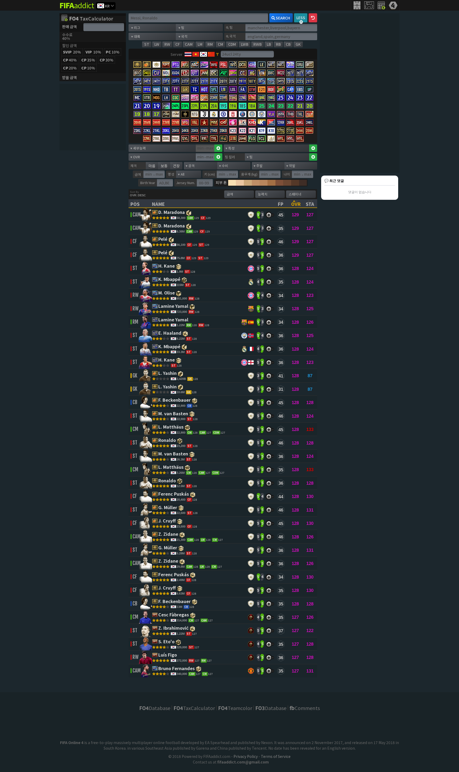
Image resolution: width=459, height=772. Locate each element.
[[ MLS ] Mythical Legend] (223, 139)
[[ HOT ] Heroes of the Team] (204, 90)
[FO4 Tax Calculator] (381, 5)
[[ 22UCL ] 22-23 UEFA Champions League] (309, 98)
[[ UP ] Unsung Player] (309, 90)
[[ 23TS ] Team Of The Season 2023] (290, 81)
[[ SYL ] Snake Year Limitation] (185, 139)
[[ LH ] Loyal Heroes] (166, 98)
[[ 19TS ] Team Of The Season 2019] (147, 90)
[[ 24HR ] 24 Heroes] (204, 98)
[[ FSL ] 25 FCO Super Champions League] (223, 65)
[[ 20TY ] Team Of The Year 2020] (223, 81)
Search (283, 17)
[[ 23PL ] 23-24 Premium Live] (185, 106)
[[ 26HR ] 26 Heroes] (185, 98)
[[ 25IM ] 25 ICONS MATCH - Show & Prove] (166, 114)
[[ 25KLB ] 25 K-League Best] (175, 131)
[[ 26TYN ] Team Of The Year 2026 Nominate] (300, 73)
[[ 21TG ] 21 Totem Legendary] (290, 131)
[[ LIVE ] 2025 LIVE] (261, 106)
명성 (171, 174)
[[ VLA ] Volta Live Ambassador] (271, 114)
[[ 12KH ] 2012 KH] (281, 123)
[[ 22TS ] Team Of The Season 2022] (300, 81)
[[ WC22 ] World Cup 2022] (281, 73)
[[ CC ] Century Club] (242, 73)
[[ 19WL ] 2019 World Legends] (175, 139)
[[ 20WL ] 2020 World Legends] (166, 139)
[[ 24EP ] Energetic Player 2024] (147, 73)
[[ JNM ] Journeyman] (204, 73)
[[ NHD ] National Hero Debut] (156, 90)
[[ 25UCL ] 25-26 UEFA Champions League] (281, 98)
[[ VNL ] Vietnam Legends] (194, 123)
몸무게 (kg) (249, 174)
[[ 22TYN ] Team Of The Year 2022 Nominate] (194, 81)
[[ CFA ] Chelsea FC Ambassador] (223, 114)
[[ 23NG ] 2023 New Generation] (233, 98)
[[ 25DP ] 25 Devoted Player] (204, 65)
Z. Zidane (168, 534)
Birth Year (147, 182)
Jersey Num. (185, 182)
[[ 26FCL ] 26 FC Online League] (261, 139)
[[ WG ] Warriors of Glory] (185, 65)
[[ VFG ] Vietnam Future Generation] (185, 123)
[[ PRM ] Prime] (214, 123)
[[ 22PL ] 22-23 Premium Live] (194, 106)
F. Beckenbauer (175, 400)
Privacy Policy (245, 756)
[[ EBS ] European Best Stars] (300, 90)
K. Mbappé (169, 279)
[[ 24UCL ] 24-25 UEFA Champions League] (290, 98)
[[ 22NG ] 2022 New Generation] (242, 98)
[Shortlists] (268, 214)
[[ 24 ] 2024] (271, 106)
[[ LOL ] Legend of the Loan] (233, 90)
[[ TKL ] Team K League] (271, 123)
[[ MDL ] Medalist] (166, 73)
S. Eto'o (167, 642)
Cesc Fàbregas (174, 615)
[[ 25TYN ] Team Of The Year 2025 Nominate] (137, 81)
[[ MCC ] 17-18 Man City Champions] (261, 114)
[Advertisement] (93, 117)
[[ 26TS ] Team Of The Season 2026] (261, 81)
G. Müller (168, 507)
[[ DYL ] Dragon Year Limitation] (194, 139)
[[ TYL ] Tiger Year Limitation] (214, 139)
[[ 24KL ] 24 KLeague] (309, 123)
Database (154, 707)
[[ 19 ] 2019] (137, 114)
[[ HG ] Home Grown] (252, 73)
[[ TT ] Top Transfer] (175, 90)
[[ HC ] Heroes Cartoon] (233, 123)
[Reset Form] (313, 17)
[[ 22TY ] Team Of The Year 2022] (185, 81)
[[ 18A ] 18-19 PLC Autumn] (252, 106)
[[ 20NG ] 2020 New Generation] (261, 98)
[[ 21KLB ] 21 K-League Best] (214, 131)
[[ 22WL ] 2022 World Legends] (147, 139)
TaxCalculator (91, 19)
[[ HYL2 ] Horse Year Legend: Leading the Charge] (290, 139)
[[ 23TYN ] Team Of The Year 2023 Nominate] (175, 81)
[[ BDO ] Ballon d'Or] (137, 73)
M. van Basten (173, 414)
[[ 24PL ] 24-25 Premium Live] (175, 106)
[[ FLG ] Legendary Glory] (252, 139)
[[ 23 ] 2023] (281, 106)
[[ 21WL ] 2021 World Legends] (156, 139)
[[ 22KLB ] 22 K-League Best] (204, 131)
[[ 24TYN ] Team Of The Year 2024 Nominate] (156, 81)
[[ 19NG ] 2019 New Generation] (271, 98)
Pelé (163, 239)
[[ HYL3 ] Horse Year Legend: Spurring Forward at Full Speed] (300, 139)
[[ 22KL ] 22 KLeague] (147, 131)
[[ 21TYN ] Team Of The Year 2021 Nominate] (214, 81)
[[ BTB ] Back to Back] (281, 90)
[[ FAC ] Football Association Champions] (194, 65)
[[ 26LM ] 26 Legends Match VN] (309, 114)
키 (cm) (209, 174)
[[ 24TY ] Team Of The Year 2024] (147, 81)
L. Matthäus (171, 427)
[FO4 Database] (393, 5)
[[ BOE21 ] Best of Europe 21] (261, 90)
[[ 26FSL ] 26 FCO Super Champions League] (214, 65)
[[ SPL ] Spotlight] (214, 90)
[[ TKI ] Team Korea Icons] (261, 123)
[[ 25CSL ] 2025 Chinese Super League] (242, 139)
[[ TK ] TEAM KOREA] (242, 123)
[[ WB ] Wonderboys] (290, 65)
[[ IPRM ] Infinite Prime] (223, 123)
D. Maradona (172, 212)
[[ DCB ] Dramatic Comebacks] (242, 65)
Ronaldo (167, 440)
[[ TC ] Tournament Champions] (194, 90)
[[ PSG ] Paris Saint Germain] (242, 114)
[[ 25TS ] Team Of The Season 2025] (271, 81)
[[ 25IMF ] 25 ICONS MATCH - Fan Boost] (175, 114)
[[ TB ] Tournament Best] (166, 90)
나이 (287, 174)
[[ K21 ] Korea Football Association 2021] (252, 131)
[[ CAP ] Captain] (290, 90)
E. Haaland (170, 333)
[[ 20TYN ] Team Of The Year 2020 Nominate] (233, 81)
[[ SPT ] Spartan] (166, 65)
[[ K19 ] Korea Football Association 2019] (261, 131)
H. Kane (167, 266)
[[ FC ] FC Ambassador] (223, 73)
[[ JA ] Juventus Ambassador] (204, 114)
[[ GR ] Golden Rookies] (185, 90)
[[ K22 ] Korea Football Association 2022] (242, 131)
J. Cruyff (167, 521)
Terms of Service (276, 756)
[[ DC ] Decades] (214, 73)
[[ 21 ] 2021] (300, 106)
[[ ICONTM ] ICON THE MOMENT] (137, 65)
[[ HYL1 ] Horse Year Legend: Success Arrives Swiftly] (281, 139)
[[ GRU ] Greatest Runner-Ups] (300, 65)
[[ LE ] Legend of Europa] (261, 65)
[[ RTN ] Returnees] (261, 73)
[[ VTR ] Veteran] (147, 98)
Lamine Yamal (173, 306)
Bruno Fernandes (177, 668)
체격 (133, 165)
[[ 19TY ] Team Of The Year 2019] (242, 81)
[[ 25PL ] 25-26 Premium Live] (166, 106)
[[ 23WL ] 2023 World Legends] (309, 131)
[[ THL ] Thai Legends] (300, 114)
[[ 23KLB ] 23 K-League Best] (194, 131)
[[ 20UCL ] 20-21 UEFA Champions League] (147, 106)
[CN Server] (211, 54)
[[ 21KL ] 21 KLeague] (156, 131)
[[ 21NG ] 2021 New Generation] (252, 98)
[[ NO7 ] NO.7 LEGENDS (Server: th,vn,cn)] (271, 65)
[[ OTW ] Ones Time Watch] (252, 90)
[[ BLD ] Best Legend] (309, 65)
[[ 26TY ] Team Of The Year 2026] (290, 73)
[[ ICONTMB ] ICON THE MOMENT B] (147, 65)
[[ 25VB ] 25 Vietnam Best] (147, 123)
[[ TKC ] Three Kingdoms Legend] (233, 139)
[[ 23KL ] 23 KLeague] (137, 131)
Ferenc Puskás (174, 494)
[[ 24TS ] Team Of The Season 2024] (281, 81)
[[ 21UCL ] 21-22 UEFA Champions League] (137, 106)
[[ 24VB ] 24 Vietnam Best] (156, 123)
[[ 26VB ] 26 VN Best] (137, 123)
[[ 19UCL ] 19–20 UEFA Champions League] (156, 106)
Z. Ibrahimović (174, 628)
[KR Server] (203, 54)
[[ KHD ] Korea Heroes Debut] (252, 123)
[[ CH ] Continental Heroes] (252, 65)
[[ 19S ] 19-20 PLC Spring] (223, 106)
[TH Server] (188, 54)
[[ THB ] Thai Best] (290, 114)
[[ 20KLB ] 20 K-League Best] (223, 131)
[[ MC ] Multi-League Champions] (137, 98)
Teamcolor (235, 707)
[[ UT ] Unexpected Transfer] (194, 73)
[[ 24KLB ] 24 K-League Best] (185, 131)
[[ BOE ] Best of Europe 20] (271, 90)
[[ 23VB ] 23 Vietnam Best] (166, 123)
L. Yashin (168, 373)
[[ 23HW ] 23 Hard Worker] (233, 73)
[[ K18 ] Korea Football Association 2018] (271, 131)
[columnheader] (138, 203)
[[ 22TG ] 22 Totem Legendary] (281, 131)
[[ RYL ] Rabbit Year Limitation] (204, 139)
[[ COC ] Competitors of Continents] (175, 98)
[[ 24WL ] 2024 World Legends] (300, 131)
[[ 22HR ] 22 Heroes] (223, 98)
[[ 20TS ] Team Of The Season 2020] (137, 90)
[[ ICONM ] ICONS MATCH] (185, 114)
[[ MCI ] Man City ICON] (252, 114)
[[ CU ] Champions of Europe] (156, 73)
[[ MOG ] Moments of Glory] (156, 98)
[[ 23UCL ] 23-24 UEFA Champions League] (300, 98)
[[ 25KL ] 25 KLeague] (300, 123)
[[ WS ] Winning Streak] (233, 65)
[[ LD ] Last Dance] (185, 73)
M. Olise (167, 293)
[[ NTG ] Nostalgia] (194, 114)
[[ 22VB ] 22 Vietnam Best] (175, 123)
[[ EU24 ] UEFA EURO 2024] (175, 73)
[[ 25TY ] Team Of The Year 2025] (309, 73)
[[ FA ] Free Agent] (242, 90)
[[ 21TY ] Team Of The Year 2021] (204, 81)
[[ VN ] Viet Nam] (204, 123)
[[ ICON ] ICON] (156, 65)
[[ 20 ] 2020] (309, 106)
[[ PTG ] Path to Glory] (175, 65)
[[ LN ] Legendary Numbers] (223, 90)
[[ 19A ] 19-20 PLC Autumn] (233, 106)
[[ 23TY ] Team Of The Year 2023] (166, 81)
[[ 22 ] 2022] (290, 106)
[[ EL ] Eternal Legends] (271, 139)
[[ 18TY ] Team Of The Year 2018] (252, 81)
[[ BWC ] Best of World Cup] (271, 73)
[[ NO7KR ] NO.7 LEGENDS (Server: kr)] (281, 65)
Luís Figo (168, 655)
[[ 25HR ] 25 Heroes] (194, 98)
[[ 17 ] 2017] (156, 114)
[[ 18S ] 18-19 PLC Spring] (242, 106)
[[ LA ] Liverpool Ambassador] (233, 114)
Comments (305, 707)
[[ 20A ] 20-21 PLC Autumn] (214, 106)
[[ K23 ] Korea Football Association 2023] (233, 131)
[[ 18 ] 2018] (147, 114)
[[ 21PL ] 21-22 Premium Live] (204, 106)
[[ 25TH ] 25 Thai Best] (281, 114)
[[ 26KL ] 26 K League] (290, 123)
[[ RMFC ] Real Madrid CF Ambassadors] (214, 114)
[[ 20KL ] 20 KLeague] (166, 131)
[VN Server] (195, 54)
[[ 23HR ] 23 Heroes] (214, 98)
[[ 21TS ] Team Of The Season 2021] (309, 81)
